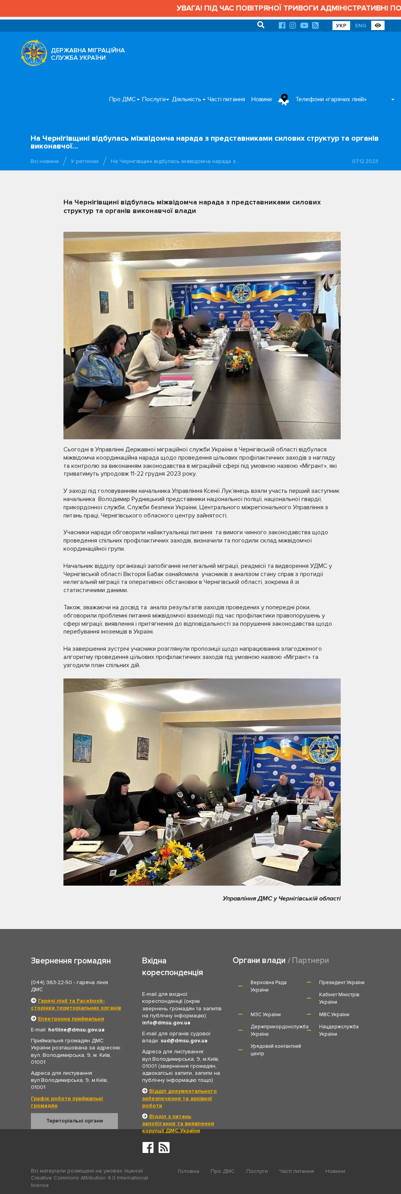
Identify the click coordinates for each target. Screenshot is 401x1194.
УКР (341, 25)
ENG (360, 25)
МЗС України (266, 1014)
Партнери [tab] (310, 960)
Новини (261, 99)
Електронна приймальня (71, 1018)
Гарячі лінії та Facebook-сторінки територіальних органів (76, 1004)
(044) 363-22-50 (51, 982)
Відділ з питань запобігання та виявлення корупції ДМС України (178, 1123)
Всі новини (45, 161)
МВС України (334, 1014)
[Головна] (31, 55)
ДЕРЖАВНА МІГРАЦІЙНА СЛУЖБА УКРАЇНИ (88, 54)
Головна (188, 1171)
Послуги (154, 99)
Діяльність (186, 99)
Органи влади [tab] (259, 960)
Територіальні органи (74, 1120)
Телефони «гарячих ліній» (331, 99)
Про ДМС (122, 99)
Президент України (342, 982)
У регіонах (85, 161)
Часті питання (226, 99)
